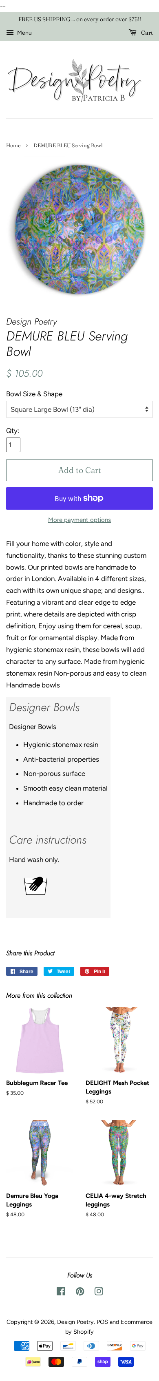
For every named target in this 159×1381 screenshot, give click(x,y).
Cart (146, 32)
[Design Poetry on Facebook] (61, 1293)
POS (102, 1322)
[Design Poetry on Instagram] (98, 1293)
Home (13, 145)
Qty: (12, 430)
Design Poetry (75, 1322)
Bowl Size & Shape (34, 394)
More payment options (79, 520)
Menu (24, 32)
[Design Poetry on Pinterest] (79, 1293)
